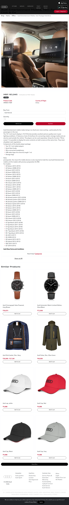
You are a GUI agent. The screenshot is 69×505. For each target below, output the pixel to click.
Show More (34, 464)
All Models (59, 479)
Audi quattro (19, 475)
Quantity (6, 116)
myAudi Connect (47, 483)
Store (14, 6)
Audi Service (46, 485)
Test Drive (38, 7)
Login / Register (61, 11)
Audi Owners (46, 487)
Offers (14, 16)
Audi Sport (18, 477)
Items (8, 16)
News (22, 6)
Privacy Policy (32, 502)
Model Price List (61, 477)
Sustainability (46, 481)
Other (57, 473)
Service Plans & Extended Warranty (47, 477)
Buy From (6, 110)
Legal (57, 475)
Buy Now (50, 123)
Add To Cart (18, 123)
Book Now (46, 7)
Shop (2, 16)
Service (30, 6)
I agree (41, 502)
